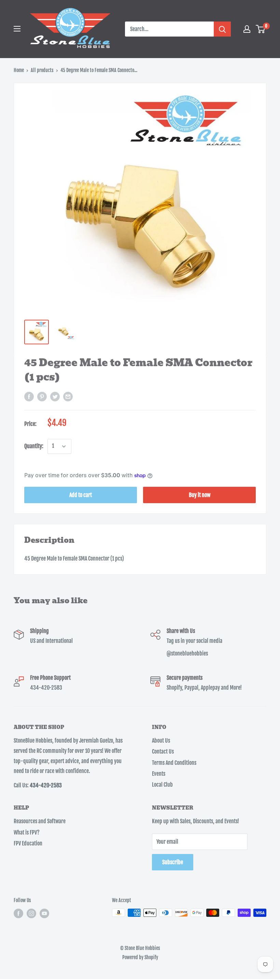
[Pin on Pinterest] (42, 396)
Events (158, 773)
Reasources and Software (40, 821)
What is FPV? (27, 832)
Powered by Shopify (140, 957)
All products (42, 70)
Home (19, 70)
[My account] (246, 29)
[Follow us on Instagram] (31, 913)
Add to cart (80, 495)
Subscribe (172, 862)
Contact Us (163, 751)
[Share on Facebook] (29, 396)
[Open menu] (17, 28)
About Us (161, 740)
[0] (260, 29)
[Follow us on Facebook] (18, 913)
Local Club (162, 784)
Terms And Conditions (174, 762)
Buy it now (199, 495)
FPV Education (28, 843)
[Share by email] (68, 396)
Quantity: (33, 446)
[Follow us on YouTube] (44, 913)
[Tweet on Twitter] (55, 396)
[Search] (222, 29)
